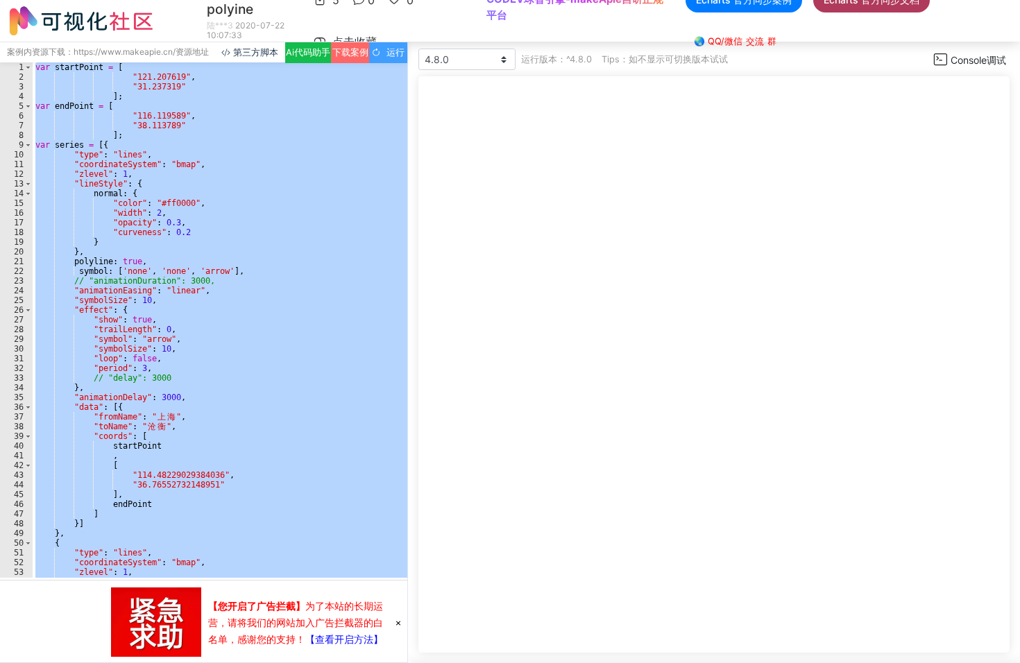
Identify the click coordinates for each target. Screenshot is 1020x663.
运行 (393, 52)
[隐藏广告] (398, 622)
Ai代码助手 (308, 52)
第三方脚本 (254, 52)
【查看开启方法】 (344, 639)
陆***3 (220, 25)
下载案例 (350, 52)
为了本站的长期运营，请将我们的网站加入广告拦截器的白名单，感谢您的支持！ (295, 622)
